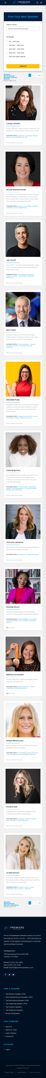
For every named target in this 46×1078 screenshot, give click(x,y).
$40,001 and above (17, 57)
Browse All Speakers (13, 1013)
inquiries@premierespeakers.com (21, 967)
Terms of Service (34, 1072)
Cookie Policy (21, 1072)
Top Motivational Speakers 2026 (17, 1000)
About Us (9, 1027)
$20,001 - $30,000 (16, 49)
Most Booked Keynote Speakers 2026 (19, 997)
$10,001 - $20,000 (16, 45)
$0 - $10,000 (14, 41)
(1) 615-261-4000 (16, 962)
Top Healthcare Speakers (14, 1010)
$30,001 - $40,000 (16, 53)
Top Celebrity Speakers (14, 1007)
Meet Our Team (11, 1030)
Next (39, 75)
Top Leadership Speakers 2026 (16, 1004)
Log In (8, 1049)
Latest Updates (11, 1033)
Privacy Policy (9, 1072)
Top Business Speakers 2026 (16, 994)
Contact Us (9, 1036)
